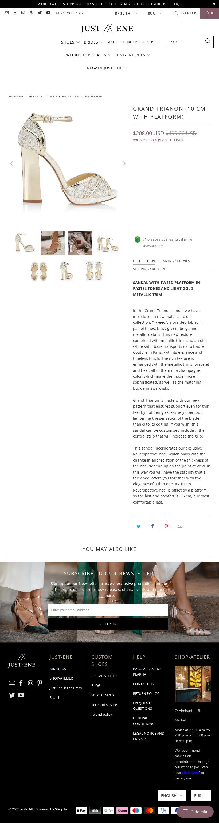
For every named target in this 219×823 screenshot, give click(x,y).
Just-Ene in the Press (66, 687)
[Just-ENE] (107, 28)
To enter (187, 13)
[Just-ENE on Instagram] (23, 13)
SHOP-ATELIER (61, 678)
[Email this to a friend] (180, 526)
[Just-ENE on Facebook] (14, 13)
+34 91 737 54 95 (68, 13)
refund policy (101, 714)
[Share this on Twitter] (138, 526)
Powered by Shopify (51, 809)
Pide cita (199, 812)
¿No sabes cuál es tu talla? (167, 242)
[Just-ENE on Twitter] (39, 13)
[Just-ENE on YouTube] (48, 13)
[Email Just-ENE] (6, 13)
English (123, 13)
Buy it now (192, 183)
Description (144, 260)
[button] (70, 42)
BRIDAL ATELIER (104, 675)
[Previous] (12, 163)
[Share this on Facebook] (152, 526)
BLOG (95, 685)
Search (55, 697)
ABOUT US (58, 668)
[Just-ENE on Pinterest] (31, 13)
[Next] (123, 163)
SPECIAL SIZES (102, 695)
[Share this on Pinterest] (166, 526)
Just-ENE (27, 809)
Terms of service (104, 704)
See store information (155, 222)
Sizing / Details (176, 260)
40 (138, 163)
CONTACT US (143, 683)
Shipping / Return (149, 268)
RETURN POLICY (146, 693)
